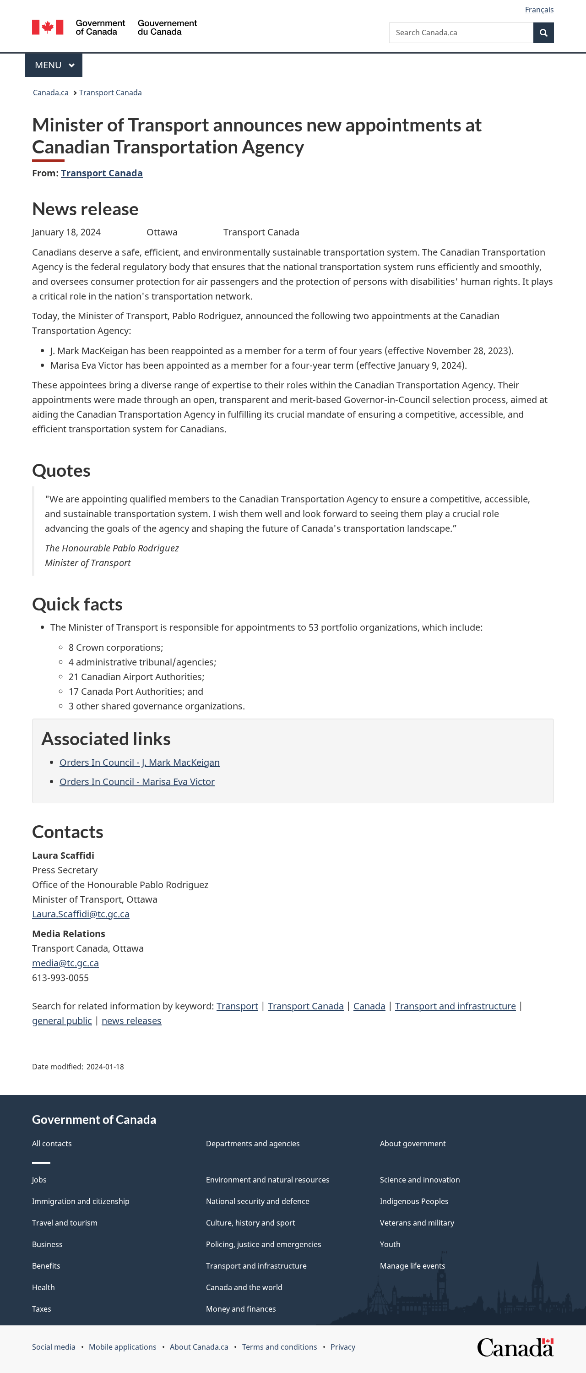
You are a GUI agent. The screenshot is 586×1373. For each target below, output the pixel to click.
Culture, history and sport (250, 1223)
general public (62, 1020)
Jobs (39, 1180)
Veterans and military (417, 1223)
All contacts (52, 1144)
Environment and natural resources (268, 1180)
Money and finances (241, 1309)
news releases (132, 1020)
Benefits (46, 1266)
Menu (49, 65)
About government (413, 1144)
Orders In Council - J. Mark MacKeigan (140, 762)
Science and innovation (420, 1180)
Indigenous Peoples (414, 1201)
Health (43, 1287)
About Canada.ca (199, 1347)
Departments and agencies (253, 1144)
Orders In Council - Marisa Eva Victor (137, 781)
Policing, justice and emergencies (263, 1244)
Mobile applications (123, 1347)
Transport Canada (110, 92)
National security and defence (257, 1201)
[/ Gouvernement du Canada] (114, 29)
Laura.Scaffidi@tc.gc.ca (81, 914)
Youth (390, 1244)
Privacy (343, 1347)
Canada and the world (244, 1287)
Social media (54, 1347)
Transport (237, 1006)
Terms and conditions (279, 1347)
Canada (369, 1006)
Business (47, 1244)
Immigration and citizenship (81, 1201)
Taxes (41, 1309)
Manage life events (412, 1266)
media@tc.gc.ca (65, 963)
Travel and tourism (65, 1223)
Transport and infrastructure (455, 1006)
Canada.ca (51, 92)
